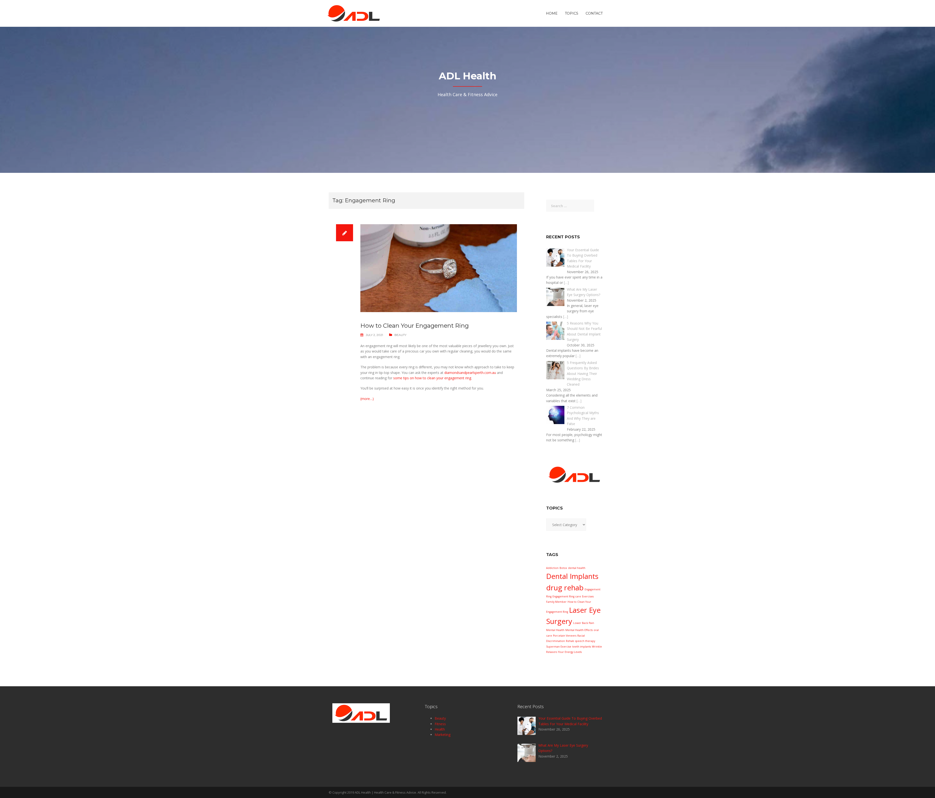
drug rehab (565, 588)
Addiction (552, 568)
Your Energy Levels (570, 652)
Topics (571, 13)
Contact (594, 13)
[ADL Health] (354, 13)
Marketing (442, 734)
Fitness (440, 724)
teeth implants (581, 646)
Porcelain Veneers (564, 635)
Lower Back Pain (583, 623)
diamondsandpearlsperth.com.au (470, 372)
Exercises (588, 596)
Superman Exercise (558, 646)
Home (552, 13)
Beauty (400, 335)
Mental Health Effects (579, 630)
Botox (563, 568)
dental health (576, 568)
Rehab (570, 641)
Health (440, 729)
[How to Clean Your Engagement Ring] (438, 267)
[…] (566, 282)
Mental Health (555, 630)
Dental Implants (572, 576)
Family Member (556, 601)
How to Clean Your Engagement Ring (415, 325)
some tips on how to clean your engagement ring (432, 378)
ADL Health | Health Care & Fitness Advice (385, 792)
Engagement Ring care (566, 596)
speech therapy (585, 641)
